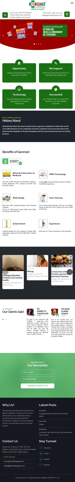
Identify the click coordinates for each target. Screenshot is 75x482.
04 (40, 44)
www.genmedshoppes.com (14, 461)
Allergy (30, 271)
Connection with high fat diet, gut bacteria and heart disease (61, 274)
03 (38, 44)
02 (36, 44)
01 (34, 44)
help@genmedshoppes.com (14, 466)
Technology (19, 94)
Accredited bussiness (15, 162)
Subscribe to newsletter (37, 386)
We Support (55, 68)
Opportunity (19, 68)
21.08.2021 (42, 429)
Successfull (55, 94)
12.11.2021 (42, 411)
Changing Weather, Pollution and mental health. (12, 277)
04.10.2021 (43, 421)
